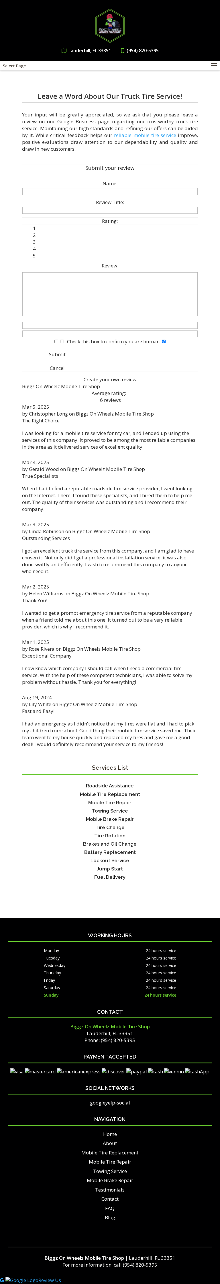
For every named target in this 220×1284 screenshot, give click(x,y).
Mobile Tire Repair (110, 1161)
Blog (110, 1217)
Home (110, 1134)
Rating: (110, 221)
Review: (110, 265)
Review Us (49, 1280)
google (97, 1102)
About (110, 1143)
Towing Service (110, 1171)
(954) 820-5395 (143, 50)
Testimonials (110, 1189)
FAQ (110, 1208)
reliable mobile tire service (145, 135)
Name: (110, 183)
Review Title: (110, 202)
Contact (110, 1199)
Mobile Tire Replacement (109, 1152)
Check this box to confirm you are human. (113, 341)
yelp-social (117, 1102)
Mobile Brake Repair (110, 1180)
